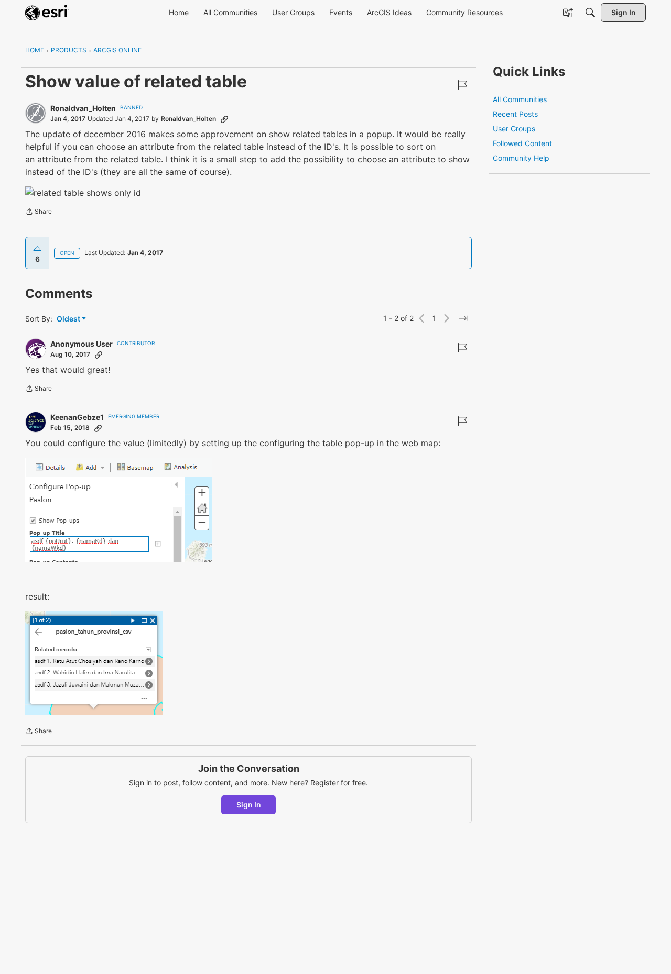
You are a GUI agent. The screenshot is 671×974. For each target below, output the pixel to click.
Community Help (521, 157)
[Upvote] (37, 248)
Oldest (69, 319)
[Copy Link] (224, 119)
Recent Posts (515, 113)
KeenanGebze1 (77, 417)
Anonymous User (81, 343)
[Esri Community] (47, 12)
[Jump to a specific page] (463, 318)
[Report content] (462, 84)
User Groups (514, 128)
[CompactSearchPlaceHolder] (590, 12)
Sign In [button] (248, 804)
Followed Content (522, 143)
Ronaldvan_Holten (83, 108)
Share (38, 212)
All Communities (520, 99)
